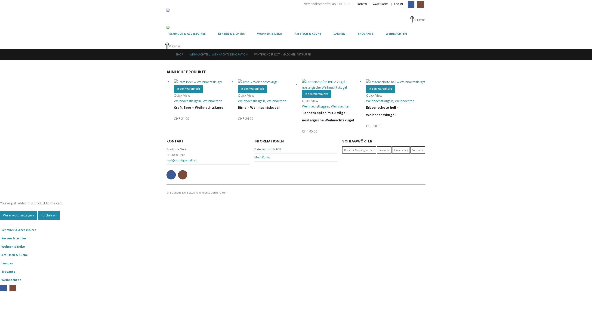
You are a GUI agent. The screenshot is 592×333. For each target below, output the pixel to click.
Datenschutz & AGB (267, 149)
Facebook (171, 174)
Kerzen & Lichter (231, 34)
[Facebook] (411, 4)
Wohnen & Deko (269, 34)
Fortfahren (49, 215)
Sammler (417, 150)
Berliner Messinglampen (359, 150)
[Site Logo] (179, 17)
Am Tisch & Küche (308, 34)
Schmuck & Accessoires (187, 34)
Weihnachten (396, 34)
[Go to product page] (203, 82)
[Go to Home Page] (167, 54)
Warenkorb (380, 4)
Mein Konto (262, 157)
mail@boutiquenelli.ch (181, 160)
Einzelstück (401, 150)
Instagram (182, 174)
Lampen (339, 34)
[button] (3, 222)
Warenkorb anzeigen (18, 215)
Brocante (365, 34)
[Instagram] (420, 4)
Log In (398, 4)
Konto (362, 4)
